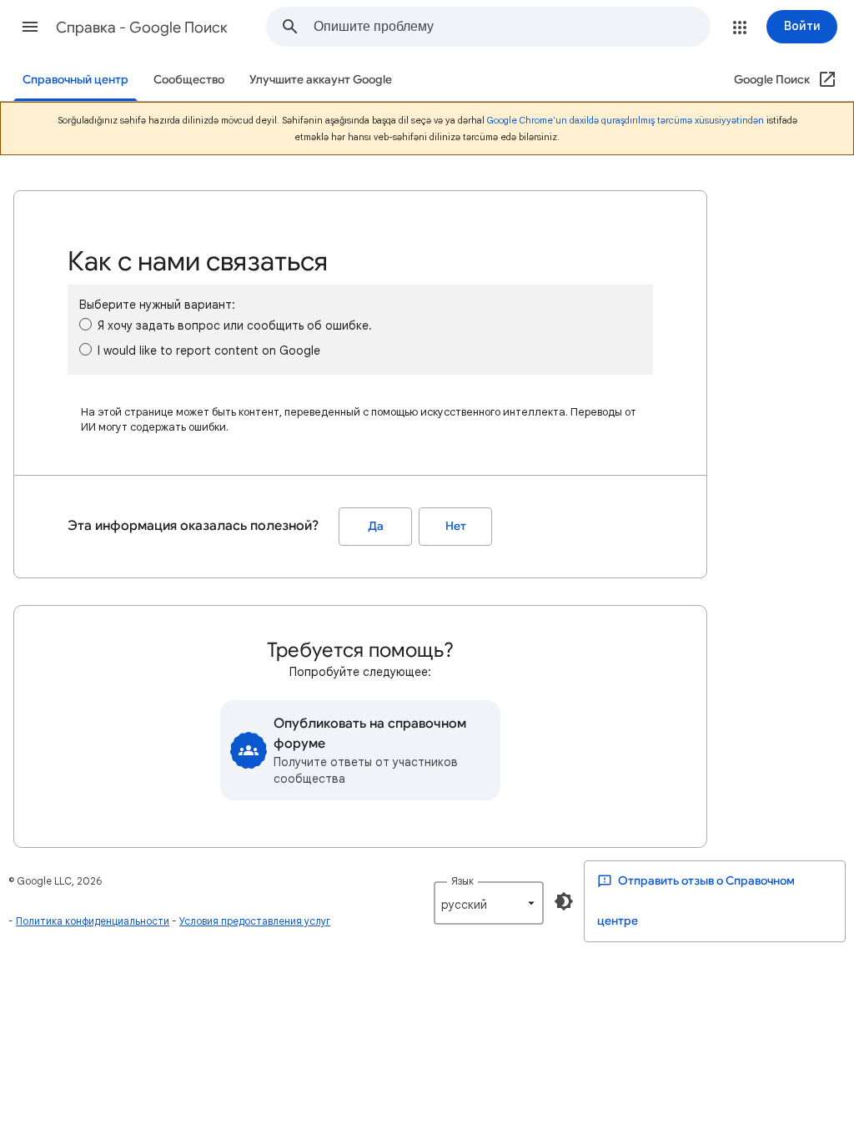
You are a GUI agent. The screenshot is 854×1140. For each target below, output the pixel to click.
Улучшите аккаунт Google (320, 80)
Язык (462, 881)
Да (376, 526)
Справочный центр (75, 80)
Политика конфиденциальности (92, 921)
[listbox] (489, 903)
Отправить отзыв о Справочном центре (696, 901)
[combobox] (512, 27)
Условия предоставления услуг (254, 921)
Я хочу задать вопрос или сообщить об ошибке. (235, 325)
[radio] (85, 324)
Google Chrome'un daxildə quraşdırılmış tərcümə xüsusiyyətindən (625, 120)
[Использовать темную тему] (564, 901)
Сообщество (188, 80)
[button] (30, 27)
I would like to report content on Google (209, 350)
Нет (455, 526)
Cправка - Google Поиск (142, 27)
